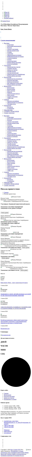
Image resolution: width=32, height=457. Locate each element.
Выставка (6, 43)
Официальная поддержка (14, 55)
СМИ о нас (10, 98)
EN (8, 13)
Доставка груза (11, 104)
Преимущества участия (13, 67)
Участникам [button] (7, 138)
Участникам (7, 65)
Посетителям (7, 77)
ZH (8, 16)
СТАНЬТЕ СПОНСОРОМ (11, 184)
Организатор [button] (7, 178)
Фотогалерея (10, 87)
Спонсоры (10, 53)
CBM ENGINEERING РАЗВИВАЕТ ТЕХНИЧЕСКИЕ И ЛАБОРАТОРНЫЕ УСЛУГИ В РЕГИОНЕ (16, 307)
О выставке (10, 44)
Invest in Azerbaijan (12, 64)
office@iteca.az (8, 431)
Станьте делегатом (9, 185)
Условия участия (11, 68)
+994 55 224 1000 (9, 427)
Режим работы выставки (14, 62)
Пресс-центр (10, 95)
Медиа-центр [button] (7, 158)
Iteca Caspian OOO (16, 449)
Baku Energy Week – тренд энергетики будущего (14, 282)
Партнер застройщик (13, 101)
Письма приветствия (13, 50)
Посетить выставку (12, 80)
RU (8, 15)
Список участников (12, 49)
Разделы (9, 47)
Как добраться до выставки (14, 83)
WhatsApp (7, 430)
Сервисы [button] (6, 172)
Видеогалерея (11, 89)
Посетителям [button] (7, 150)
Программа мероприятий (14, 46)
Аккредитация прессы (13, 93)
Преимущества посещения (14, 79)
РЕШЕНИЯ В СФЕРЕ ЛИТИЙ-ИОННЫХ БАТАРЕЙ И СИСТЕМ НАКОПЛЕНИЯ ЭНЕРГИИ (16, 294)
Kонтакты (10, 107)
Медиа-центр (7, 86)
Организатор (7, 105)
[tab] (16, 199)
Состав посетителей (12, 73)
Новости (9, 92)
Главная (6, 393)
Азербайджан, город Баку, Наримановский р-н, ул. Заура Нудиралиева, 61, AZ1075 (17, 422)
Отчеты (9, 59)
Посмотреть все (5, 328)
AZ (8, 12)
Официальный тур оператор (15, 102)
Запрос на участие (12, 70)
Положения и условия (10, 399)
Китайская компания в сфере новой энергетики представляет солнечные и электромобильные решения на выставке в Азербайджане (14, 321)
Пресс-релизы (11, 90)
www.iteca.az (7, 433)
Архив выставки (12, 61)
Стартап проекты (12, 58)
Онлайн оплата (11, 71)
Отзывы (9, 52)
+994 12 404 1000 (9, 425)
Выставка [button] (6, 115)
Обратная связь (8, 110)
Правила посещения (13, 81)
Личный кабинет (8, 18)
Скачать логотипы (12, 96)
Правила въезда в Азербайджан (16, 74)
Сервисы (6, 99)
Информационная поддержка (15, 56)
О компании (10, 108)
